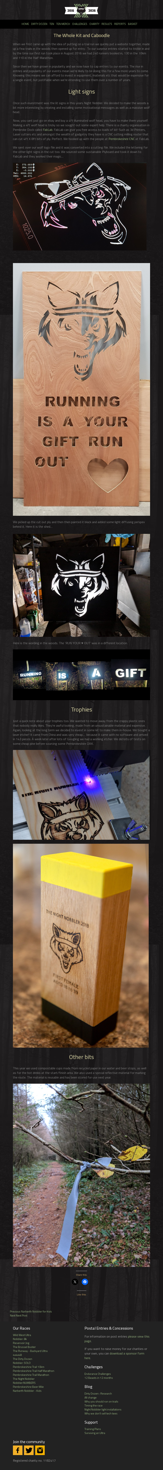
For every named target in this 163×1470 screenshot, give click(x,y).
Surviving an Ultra (94, 1433)
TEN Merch (63, 24)
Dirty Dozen (39, 24)
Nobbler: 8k (20, 1339)
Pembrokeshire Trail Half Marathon (33, 1371)
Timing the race (93, 1405)
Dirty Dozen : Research (98, 1393)
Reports (120, 24)
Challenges (79, 24)
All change (90, 1397)
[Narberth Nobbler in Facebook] (17, 1450)
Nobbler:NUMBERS (24, 1383)
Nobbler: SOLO (22, 1363)
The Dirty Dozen (22, 1359)
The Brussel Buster (24, 1347)
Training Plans (92, 1429)
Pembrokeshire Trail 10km (28, 1367)
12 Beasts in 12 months (98, 1378)
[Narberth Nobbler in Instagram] (40, 1450)
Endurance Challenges (97, 1374)
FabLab (47, 129)
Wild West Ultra (22, 1335)
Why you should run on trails (101, 1401)
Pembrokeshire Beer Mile (28, 1387)
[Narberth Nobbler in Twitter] (29, 1450)
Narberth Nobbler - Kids (27, 1391)
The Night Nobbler (24, 1379)
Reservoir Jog (21, 1343)
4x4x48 (17, 1355)
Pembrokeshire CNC (122, 138)
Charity (94, 24)
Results (107, 24)
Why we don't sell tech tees (100, 1413)
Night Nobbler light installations (102, 1409)
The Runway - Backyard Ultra (30, 1351)
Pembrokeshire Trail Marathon (31, 1375)
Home (25, 24)
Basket (132, 24)
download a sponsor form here (114, 1355)
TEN (51, 24)
